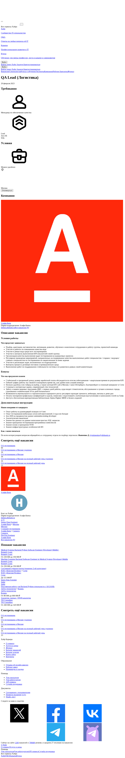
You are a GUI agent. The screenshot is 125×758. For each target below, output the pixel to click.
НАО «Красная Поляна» (11, 571)
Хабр (3, 756)
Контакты (10, 657)
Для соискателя (12, 678)
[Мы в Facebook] (56, 722)
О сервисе (10, 643)
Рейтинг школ (12, 667)
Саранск (16, 531)
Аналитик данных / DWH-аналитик (16, 598)
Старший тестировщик (10, 529)
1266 (17, 743)
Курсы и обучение (28, 71)
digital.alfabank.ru (8, 328)
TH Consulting (7, 600)
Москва (16, 524)
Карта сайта (11, 654)
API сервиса (11, 682)
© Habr (4, 745)
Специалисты (15, 71)
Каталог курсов (12, 652)
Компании (48, 71)
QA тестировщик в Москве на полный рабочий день (23, 463)
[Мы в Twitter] (19, 722)
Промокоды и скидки (15, 669)
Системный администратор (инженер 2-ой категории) (23, 568)
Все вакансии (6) (22, 328)
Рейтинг (56, 71)
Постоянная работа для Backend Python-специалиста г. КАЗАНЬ (27, 587)
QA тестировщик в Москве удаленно (16, 450)
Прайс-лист (11, 697)
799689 (32, 743)
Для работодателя (13, 680)
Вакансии (5, 71)
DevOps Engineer (8, 535)
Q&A (7, 756)
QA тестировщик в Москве (12, 454)
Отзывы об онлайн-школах (17, 665)
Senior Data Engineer (9, 522)
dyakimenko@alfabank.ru (100, 435)
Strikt (3, 582)
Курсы (19, 756)
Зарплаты (64, 71)
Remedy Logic (6, 552)
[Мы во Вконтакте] (92, 722)
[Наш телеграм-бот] (92, 740)
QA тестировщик (8, 446)
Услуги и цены (12, 646)
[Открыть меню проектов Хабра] (2, 21)
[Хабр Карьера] (10, 24)
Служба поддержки (14, 684)
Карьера (13, 756)
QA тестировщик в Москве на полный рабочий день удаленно (27, 459)
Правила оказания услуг (16, 695)
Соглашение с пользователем (18, 692)
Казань (21, 589)
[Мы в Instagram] (19, 740)
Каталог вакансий (13, 650)
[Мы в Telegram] (56, 740)
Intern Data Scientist (9, 580)
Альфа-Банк (6, 323)
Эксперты (40, 71)
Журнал (71, 71)
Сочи (25, 571)
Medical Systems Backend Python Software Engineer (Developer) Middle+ (30, 550)
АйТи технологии (8, 589)
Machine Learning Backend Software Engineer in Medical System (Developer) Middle (34, 559)
